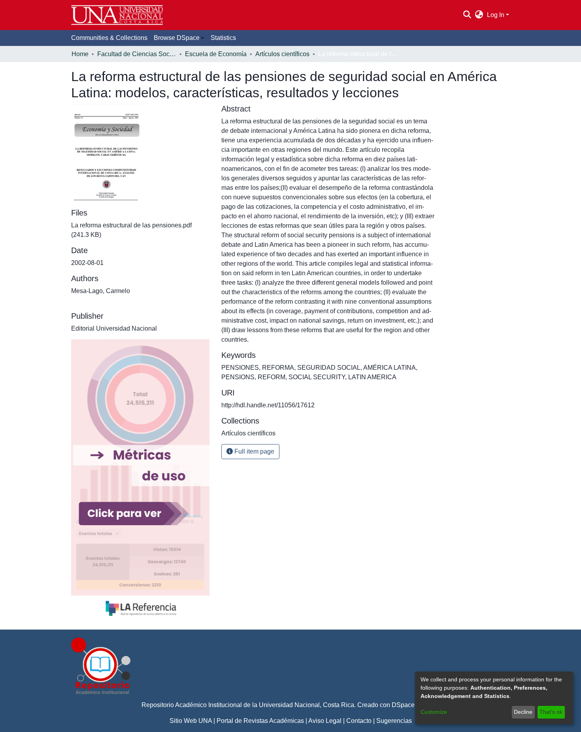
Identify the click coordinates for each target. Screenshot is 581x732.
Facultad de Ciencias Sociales (136, 54)
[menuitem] (479, 15)
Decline (523, 712)
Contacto (359, 720)
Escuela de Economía (216, 54)
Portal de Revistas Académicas (260, 720)
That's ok (551, 712)
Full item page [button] (253, 451)
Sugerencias (394, 720)
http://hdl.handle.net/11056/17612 (268, 405)
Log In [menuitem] (495, 14)
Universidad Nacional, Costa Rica (306, 705)
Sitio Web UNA (191, 720)
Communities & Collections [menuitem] (109, 37)
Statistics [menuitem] (223, 37)
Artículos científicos (282, 54)
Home (80, 54)
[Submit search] (467, 15)
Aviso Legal (324, 720)
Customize (434, 712)
